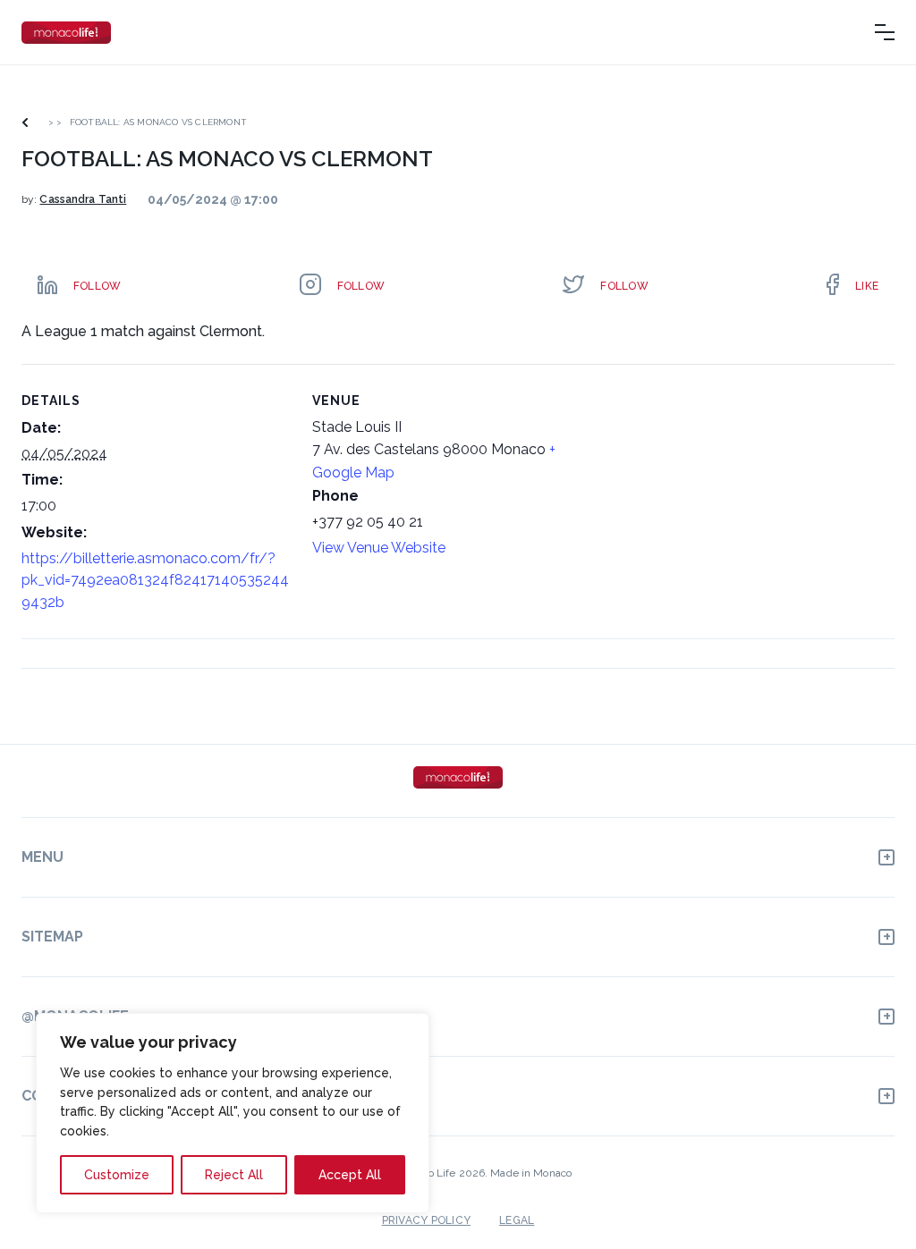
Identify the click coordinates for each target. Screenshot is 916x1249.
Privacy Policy (426, 1220)
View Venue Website (378, 547)
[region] (232, 1113)
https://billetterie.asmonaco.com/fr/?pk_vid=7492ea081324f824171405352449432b (155, 580)
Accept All (349, 1175)
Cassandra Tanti (82, 199)
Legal (516, 1220)
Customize (116, 1175)
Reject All (234, 1175)
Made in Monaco (531, 1173)
